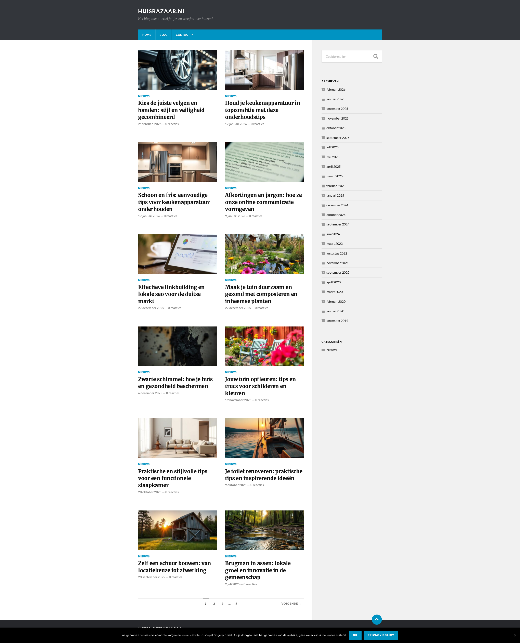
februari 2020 (336, 301)
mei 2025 (332, 157)
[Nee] (515, 635)
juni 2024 (333, 234)
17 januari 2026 (236, 124)
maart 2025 (334, 176)
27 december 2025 (151, 308)
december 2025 (337, 108)
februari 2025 (336, 186)
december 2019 (337, 320)
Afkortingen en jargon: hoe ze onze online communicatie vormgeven (263, 202)
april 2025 (333, 166)
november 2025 (337, 118)
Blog (163, 34)
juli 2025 (332, 147)
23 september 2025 (151, 577)
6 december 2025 (150, 393)
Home (146, 34)
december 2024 (337, 205)
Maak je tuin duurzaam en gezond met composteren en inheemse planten (261, 294)
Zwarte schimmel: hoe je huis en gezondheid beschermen (175, 382)
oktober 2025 (336, 128)
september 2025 (337, 137)
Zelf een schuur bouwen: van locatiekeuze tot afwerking (174, 566)
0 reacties (172, 124)
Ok (355, 635)
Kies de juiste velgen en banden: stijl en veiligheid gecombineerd (171, 110)
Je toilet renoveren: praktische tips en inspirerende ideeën (263, 475)
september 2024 (337, 224)
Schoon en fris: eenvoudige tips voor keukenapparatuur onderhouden (173, 202)
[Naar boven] (377, 620)
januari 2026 (335, 99)
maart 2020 (334, 292)
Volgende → (291, 603)
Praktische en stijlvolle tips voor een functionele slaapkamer (172, 478)
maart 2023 (334, 243)
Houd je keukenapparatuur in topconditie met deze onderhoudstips (262, 110)
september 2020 (337, 272)
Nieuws (144, 96)
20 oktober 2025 (149, 492)
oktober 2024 (336, 215)
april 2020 (333, 282)
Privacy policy (381, 635)
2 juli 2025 (232, 584)
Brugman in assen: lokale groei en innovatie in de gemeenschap (257, 570)
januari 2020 (335, 311)
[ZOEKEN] (376, 56)
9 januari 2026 (235, 216)
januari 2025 (335, 195)
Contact (183, 34)
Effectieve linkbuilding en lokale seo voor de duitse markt (171, 294)
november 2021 (337, 263)
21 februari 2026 (149, 124)
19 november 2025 (238, 400)
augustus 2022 (336, 253)
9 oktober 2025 (236, 485)
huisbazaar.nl (162, 11)
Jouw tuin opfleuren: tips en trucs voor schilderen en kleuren (260, 386)
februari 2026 (336, 89)
